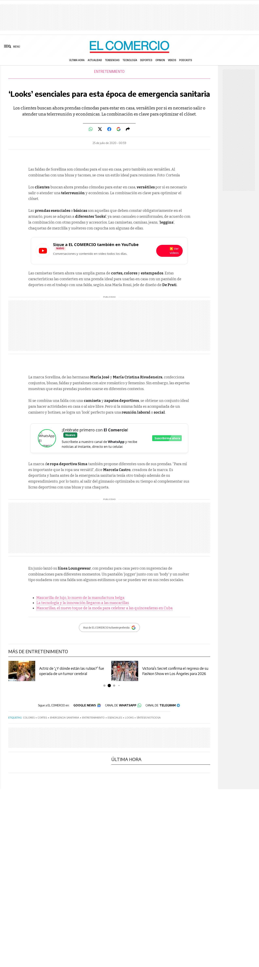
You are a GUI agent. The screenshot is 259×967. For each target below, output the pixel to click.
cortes (42, 717)
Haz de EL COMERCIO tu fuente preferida (106, 627)
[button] (104, 685)
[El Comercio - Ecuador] (129, 46)
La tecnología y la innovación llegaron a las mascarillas (82, 603)
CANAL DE (120, 705)
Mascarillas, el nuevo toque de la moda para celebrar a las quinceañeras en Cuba (104, 608)
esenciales (115, 717)
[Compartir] (128, 129)
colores (29, 717)
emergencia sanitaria (64, 717)
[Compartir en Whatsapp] (90, 129)
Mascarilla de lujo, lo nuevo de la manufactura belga (80, 597)
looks (129, 717)
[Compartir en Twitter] (100, 129)
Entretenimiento (109, 72)
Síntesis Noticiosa (149, 717)
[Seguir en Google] (118, 129)
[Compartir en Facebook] (109, 129)
